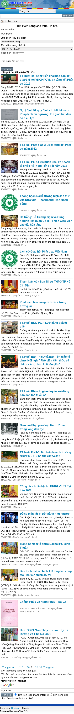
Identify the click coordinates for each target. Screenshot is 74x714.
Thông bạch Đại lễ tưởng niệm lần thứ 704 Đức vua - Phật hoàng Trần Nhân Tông (45, 200)
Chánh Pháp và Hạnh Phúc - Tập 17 (43, 601)
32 (36, 667)
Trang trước (8, 667)
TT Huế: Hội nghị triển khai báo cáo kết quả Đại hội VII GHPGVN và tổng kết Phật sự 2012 (46, 79)
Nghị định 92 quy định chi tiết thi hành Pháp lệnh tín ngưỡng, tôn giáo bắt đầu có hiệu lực (45, 114)
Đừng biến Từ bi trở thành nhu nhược (45, 513)
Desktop (15, 708)
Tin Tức (12, 21)
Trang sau (48, 667)
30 (28, 667)
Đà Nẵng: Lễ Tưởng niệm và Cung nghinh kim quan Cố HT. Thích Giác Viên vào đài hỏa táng (46, 221)
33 (40, 667)
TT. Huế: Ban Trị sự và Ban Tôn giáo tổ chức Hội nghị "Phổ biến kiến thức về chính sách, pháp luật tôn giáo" (45, 360)
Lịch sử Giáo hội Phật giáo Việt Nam (43, 251)
